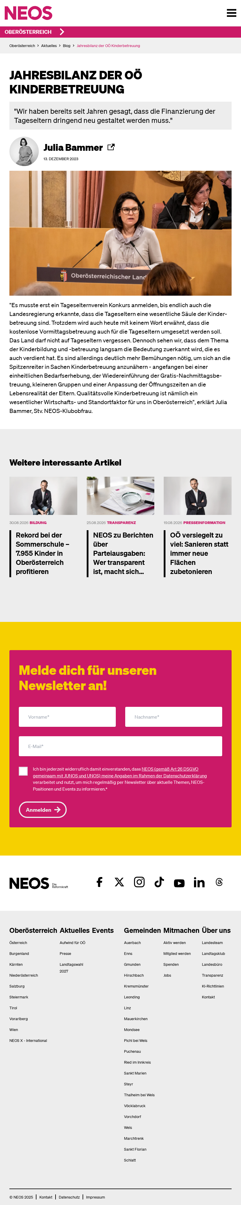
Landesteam (212, 942)
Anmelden (38, 809)
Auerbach (132, 942)
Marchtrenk (134, 1138)
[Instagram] (139, 882)
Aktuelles (49, 45)
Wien (13, 1029)
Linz (127, 1007)
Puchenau (132, 1051)
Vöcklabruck (134, 1105)
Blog (67, 45)
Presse (65, 953)
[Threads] (219, 882)
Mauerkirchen (136, 1018)
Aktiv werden (174, 942)
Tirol (13, 1007)
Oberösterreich (28, 31)
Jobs (167, 975)
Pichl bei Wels (135, 1040)
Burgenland (19, 953)
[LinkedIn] (199, 882)
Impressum (95, 1196)
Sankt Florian (135, 1149)
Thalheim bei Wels (139, 1094)
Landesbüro (212, 964)
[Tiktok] (159, 882)
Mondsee (132, 1029)
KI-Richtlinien (213, 985)
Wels (128, 1127)
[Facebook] (99, 882)
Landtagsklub (213, 953)
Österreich (18, 942)
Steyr (128, 1083)
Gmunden (132, 964)
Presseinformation (204, 522)
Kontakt (208, 996)
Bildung (38, 522)
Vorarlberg (18, 1018)
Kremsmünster (136, 985)
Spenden (171, 964)
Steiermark (18, 996)
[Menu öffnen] (231, 13)
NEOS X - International (28, 1040)
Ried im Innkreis (137, 1062)
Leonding (132, 996)
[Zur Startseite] (41, 13)
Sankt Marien (135, 1072)
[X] (119, 882)
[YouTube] (179, 882)
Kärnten (16, 964)
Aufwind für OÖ (72, 942)
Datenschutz (69, 1196)
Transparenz (121, 522)
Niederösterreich (23, 975)
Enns (128, 953)
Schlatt (130, 1159)
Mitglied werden (177, 953)
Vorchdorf (132, 1116)
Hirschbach (134, 975)
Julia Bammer (73, 147)
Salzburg (17, 985)
